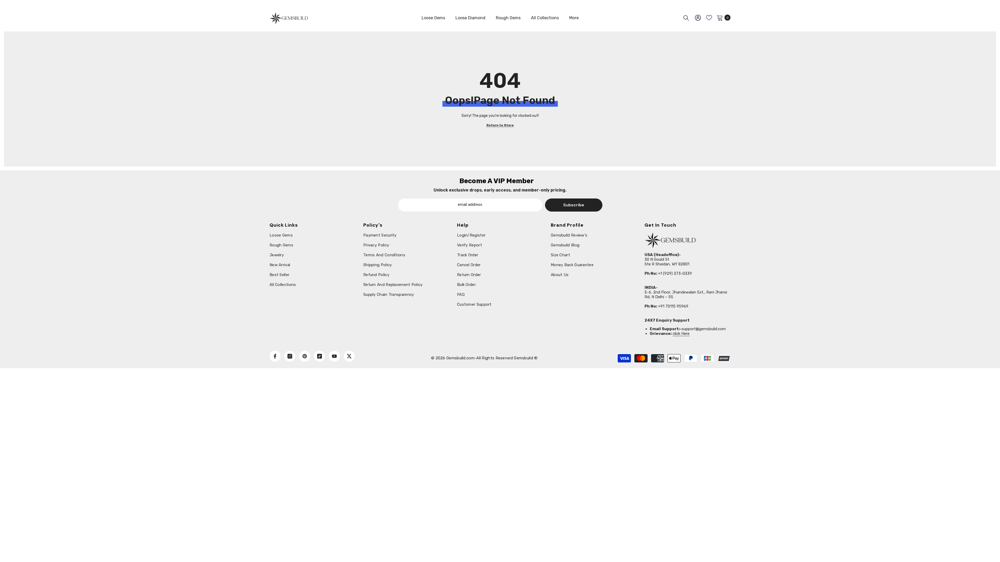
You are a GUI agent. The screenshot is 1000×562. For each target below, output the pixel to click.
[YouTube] (334, 356)
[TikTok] (319, 356)
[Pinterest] (304, 356)
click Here (681, 333)
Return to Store (500, 125)
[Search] (686, 17)
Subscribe (573, 205)
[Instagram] (289, 356)
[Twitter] (349, 356)
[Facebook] (275, 356)
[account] (698, 17)
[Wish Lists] (709, 18)
